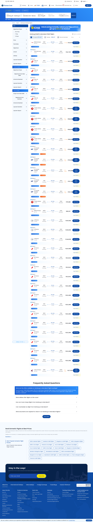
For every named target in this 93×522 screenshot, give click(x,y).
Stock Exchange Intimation (7, 509)
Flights (38, 5)
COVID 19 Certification (81, 495)
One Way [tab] (9, 10)
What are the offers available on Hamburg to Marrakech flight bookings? (36, 388)
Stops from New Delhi (18, 93)
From (8, 14)
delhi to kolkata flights (64, 455)
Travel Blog (19, 508)
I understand (88, 520)
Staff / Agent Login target (37, 494)
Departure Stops (17, 29)
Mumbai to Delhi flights (48, 441)
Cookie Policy (72, 520)
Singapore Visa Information (22, 511)
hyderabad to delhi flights (50, 455)
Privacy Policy (5, 501)
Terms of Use (5, 497)
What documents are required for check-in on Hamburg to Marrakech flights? (38, 411)
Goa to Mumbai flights (35, 448)
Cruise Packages (65, 492)
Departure (40, 14)
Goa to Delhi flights (59, 444)
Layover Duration (17, 59)
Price (14, 40)
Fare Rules (16, 44)
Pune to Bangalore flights (78, 455)
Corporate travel (20, 509)
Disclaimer (4, 499)
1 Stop (16, 34)
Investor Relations (5, 513)
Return (49, 14)
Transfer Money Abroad (36, 501)
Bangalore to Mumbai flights (73, 448)
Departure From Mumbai (20, 98)
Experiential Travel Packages (67, 494)
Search (73, 15)
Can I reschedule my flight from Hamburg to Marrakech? (32, 407)
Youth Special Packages (67, 495)
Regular (9, 19)
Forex (31, 5)
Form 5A (4, 515)
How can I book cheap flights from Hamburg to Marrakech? (33, 402)
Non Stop (17, 31)
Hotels (45, 5)
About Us (4, 492)
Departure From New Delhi (19, 74)
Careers (3, 503)
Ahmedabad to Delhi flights (52, 451)
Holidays (19, 492)
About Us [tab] (5, 485)
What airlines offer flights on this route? (27, 397)
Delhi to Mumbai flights (35, 441)
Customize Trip (67, 5)
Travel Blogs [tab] (53, 485)
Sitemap (49, 492)
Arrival (15, 52)
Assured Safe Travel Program (82, 493)
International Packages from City (53, 497)
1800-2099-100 (10, 1)
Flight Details (75, 46)
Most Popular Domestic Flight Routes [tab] (15, 441)
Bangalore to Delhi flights (62, 441)
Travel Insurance (20, 502)
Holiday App (34, 497)
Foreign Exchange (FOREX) (22, 495)
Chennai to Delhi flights (35, 458)
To (23, 14)
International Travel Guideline (83, 497)
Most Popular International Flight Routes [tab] (14, 446)
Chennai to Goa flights (47, 444)
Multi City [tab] (26, 10)
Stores (77, 1)
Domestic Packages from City (53, 495)
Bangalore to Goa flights (36, 455)
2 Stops (17, 36)
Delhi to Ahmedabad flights (67, 451)
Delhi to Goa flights (34, 444)
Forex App (34, 499)
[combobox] (13, 16)
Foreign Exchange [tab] (42, 485)
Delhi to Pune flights (47, 448)
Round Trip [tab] (18, 10)
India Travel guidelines (81, 499)
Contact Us (69, 1)
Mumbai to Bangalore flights (36, 451)
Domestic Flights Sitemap (52, 499)
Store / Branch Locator (6, 495)
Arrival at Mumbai (17, 79)
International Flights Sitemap (53, 501)
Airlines (15, 55)
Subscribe (41, 476)
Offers (33, 495)
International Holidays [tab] (17, 485)
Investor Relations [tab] (65, 485)
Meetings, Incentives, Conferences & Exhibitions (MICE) (23, 498)
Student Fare (17, 19)
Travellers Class (62, 14)
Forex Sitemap (50, 494)
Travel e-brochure (35, 492)
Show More (46, 416)
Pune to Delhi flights (59, 448)
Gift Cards (19, 500)
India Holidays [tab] (30, 485)
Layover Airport (17, 63)
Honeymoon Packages (21, 494)
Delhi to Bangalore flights (77, 441)
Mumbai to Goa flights (71, 444)
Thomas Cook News (6, 508)
